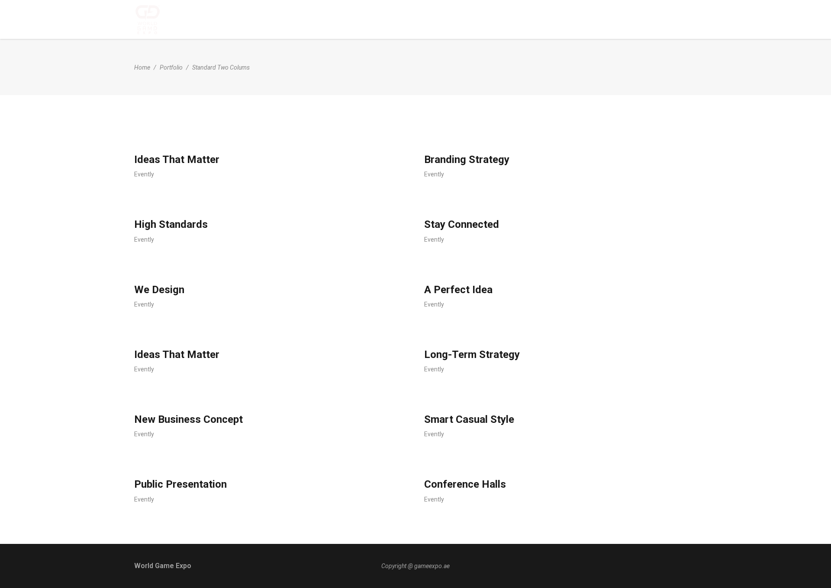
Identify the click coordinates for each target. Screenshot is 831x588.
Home (142, 67)
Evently (144, 174)
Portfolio (171, 67)
